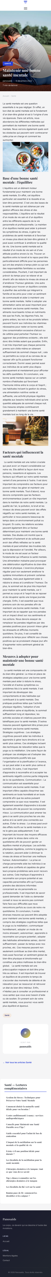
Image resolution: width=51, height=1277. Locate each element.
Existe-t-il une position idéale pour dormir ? (23, 1152)
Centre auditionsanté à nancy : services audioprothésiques (24, 1117)
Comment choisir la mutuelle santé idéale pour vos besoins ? (23, 1108)
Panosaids (9, 1219)
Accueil (6, 96)
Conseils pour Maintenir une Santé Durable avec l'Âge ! (22, 1125)
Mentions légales (10, 1255)
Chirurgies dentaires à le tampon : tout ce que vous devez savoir (24, 1170)
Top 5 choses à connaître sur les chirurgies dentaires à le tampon (21, 1179)
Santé (8, 64)
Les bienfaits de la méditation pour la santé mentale (24, 1161)
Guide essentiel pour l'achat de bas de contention (24, 1134)
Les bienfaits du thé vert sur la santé (23, 1186)
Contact (6, 1260)
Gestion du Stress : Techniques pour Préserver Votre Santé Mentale (23, 1099)
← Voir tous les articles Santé (17, 1062)
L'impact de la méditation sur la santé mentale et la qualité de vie (24, 1143)
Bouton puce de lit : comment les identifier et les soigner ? (21, 1194)
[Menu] (25, 8)
